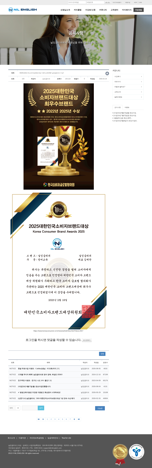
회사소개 (11, 438)
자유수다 (117, 82)
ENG (140, 2)
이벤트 (127, 107)
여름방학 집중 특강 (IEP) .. (123, 118)
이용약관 (22, 438)
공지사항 (117, 107)
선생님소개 (65, 10)
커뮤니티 (103, 10)
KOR (135, 2)
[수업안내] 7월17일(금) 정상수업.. (125, 115)
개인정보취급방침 (37, 438)
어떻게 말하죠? (119, 87)
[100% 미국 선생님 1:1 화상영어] (23, 10)
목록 (102, 354)
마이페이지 (127, 10)
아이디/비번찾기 (117, 2)
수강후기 (117, 76)
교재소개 (117, 92)
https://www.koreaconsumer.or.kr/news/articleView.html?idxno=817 (58, 331)
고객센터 (114, 10)
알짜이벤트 (118, 97)
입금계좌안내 (53, 438)
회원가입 (127, 2)
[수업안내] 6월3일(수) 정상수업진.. (126, 121)
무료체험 (138, 10)
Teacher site (66, 438)
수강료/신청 (90, 10)
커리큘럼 (77, 10)
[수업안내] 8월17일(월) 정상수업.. (125, 113)
